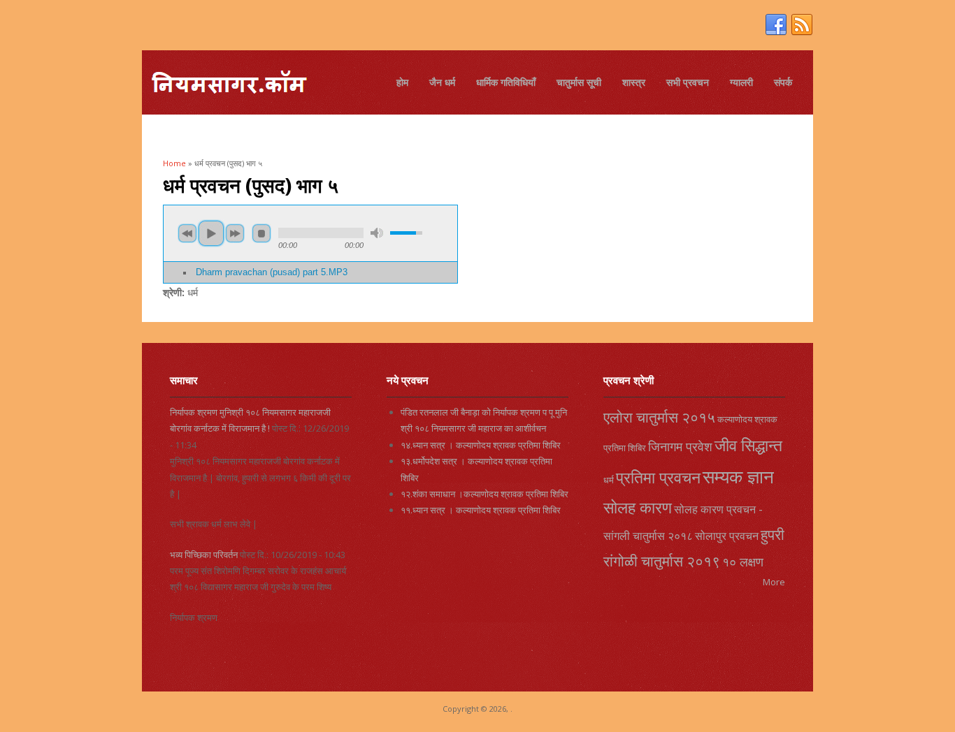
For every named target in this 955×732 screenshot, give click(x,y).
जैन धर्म (442, 82)
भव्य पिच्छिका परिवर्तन (204, 554)
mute (377, 233)
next (235, 233)
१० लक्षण (742, 561)
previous (187, 233)
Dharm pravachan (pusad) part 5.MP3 (271, 272)
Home (174, 163)
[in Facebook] (776, 25)
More (774, 582)
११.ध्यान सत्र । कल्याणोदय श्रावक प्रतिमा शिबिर (481, 510)
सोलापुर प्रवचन (727, 535)
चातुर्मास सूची (579, 82)
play (211, 233)
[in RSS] (802, 25)
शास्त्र (633, 82)
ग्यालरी (741, 82)
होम (402, 82)
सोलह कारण (637, 507)
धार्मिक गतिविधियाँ (506, 82)
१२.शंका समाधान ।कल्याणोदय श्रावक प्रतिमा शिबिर (484, 494)
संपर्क (783, 82)
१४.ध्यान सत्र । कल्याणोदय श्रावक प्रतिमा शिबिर (481, 445)
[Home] (228, 84)
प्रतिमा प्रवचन (658, 477)
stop (261, 233)
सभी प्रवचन (687, 82)
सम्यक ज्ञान (738, 476)
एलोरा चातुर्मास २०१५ (659, 417)
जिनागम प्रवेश (680, 446)
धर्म (608, 480)
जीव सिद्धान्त (748, 445)
